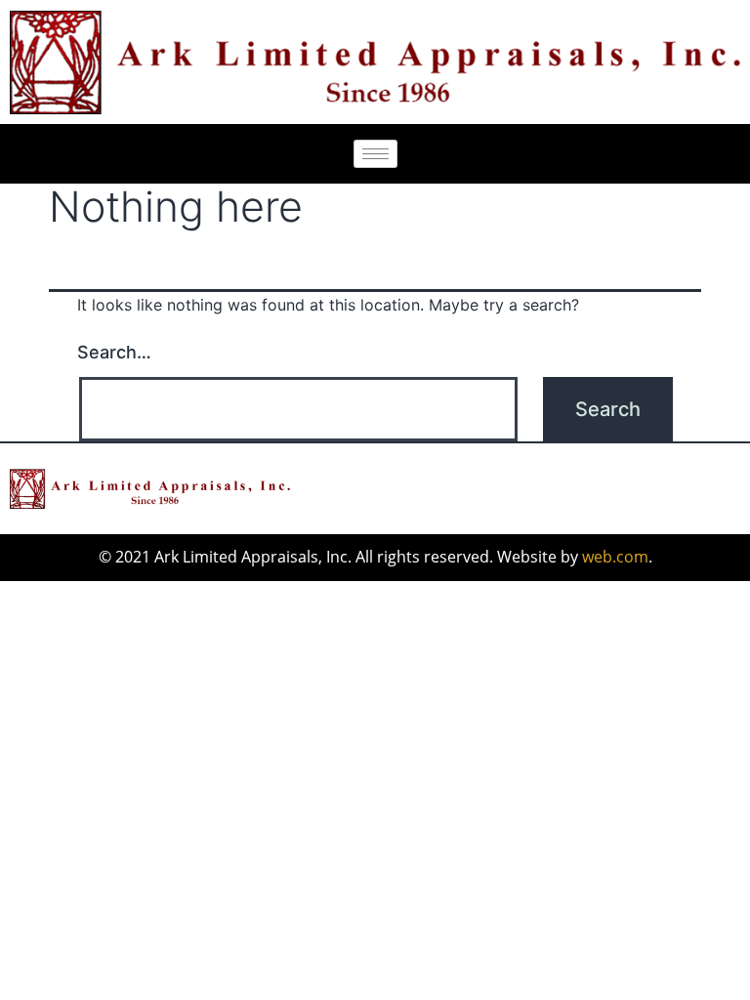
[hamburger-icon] (375, 154)
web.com (615, 556)
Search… (114, 352)
